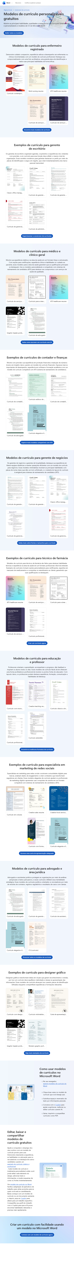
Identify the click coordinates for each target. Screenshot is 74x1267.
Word (8, 3)
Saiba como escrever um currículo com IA (37, 342)
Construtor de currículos (22, 10)
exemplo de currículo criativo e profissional (18, 1165)
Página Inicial (8, 10)
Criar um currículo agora (37, 643)
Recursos (18, 3)
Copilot (58, 1105)
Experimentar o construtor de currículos (37, 236)
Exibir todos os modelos (13, 33)
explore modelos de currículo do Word (54, 1085)
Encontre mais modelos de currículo (37, 130)
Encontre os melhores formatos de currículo (37, 749)
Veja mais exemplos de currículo (37, 1053)
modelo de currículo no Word (20, 1184)
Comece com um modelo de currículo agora (37, 1235)
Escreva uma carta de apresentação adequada (37, 853)
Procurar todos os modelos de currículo (37, 957)
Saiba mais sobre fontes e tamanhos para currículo (37, 543)
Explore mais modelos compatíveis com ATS (37, 443)
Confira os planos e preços (33, 3)
